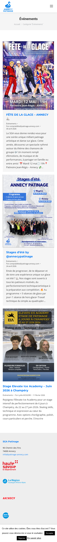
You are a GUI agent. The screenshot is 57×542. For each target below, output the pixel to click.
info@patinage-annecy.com (15, 454)
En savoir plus (34, 538)
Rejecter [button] (21, 538)
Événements (11, 123)
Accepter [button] (49, 533)
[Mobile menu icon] (51, 6)
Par (22, 126)
